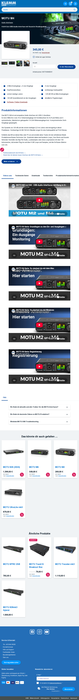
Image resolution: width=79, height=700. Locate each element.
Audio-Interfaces (7, 22)
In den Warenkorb (66, 67)
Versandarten (55, 698)
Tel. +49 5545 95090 (9, 644)
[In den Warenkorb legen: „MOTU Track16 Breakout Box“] (48, 575)
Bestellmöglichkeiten (9, 655)
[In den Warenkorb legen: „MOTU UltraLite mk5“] (22, 515)
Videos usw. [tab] (7, 175)
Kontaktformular (8, 647)
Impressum (73, 698)
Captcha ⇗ (56, 691)
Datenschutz (65, 698)
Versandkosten (46, 52)
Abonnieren (69, 689)
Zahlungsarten (45, 698)
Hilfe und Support (8, 649)
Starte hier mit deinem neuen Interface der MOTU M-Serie (22, 155)
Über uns (6, 657)
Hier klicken (51, 689)
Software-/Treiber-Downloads (17, 102)
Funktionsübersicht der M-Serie (13, 153)
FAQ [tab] (4, 397)
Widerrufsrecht (34, 698)
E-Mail (39, 675)
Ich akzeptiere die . (51, 683)
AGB (27, 698)
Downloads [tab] (36, 175)
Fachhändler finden (9, 652)
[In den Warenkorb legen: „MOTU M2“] (74, 475)
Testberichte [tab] (48, 175)
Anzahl (35, 63)
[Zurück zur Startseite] (9, 3)
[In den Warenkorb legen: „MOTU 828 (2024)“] (22, 475)
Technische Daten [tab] (22, 175)
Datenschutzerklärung (55, 683)
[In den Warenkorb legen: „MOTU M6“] (48, 475)
